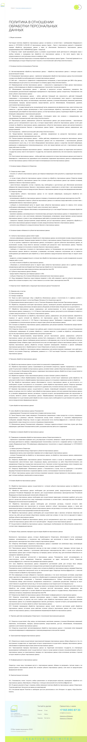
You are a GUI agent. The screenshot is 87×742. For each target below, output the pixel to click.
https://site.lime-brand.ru (65, 60)
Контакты (47, 718)
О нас (46, 710)
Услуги (40, 714)
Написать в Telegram (66, 718)
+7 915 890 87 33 (70, 710)
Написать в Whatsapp (66, 716)
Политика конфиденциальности (23, 8)
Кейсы (46, 714)
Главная (12, 8)
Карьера (40, 718)
